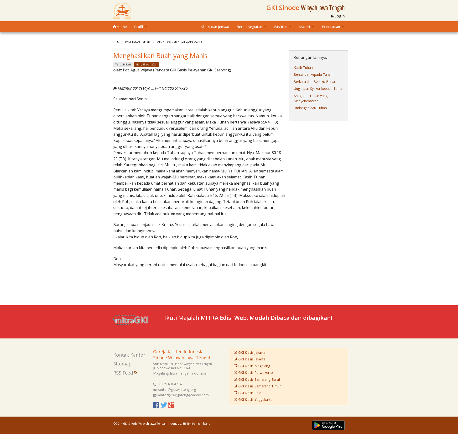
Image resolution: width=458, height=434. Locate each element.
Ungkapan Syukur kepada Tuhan (318, 88)
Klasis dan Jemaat (215, 26)
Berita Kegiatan (249, 26)
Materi (304, 26)
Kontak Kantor (129, 355)
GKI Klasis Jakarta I (252, 352)
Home (121, 26)
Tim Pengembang (198, 424)
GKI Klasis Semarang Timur (259, 386)
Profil (138, 26)
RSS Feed (123, 373)
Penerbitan (331, 26)
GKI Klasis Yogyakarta (254, 399)
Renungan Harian (137, 42)
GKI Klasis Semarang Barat (258, 379)
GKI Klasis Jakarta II (252, 359)
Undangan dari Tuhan (310, 108)
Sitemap (122, 363)
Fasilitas (280, 26)
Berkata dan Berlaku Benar (314, 81)
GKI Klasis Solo (249, 393)
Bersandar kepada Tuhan (313, 74)
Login (339, 16)
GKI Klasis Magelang (253, 366)
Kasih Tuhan (303, 67)
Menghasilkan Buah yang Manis (179, 42)
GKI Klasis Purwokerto (255, 372)
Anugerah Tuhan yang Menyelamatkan (311, 98)
